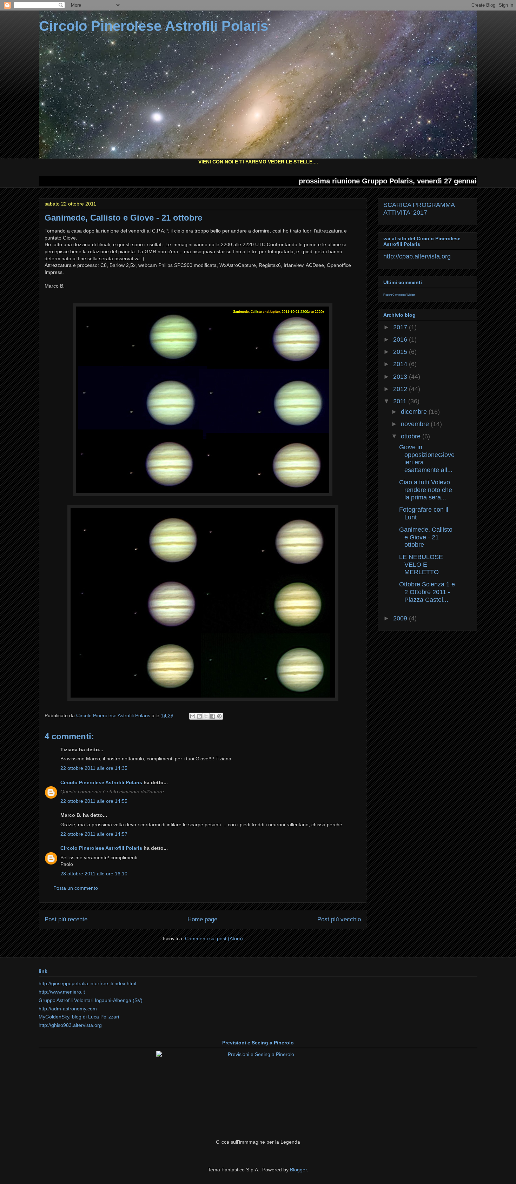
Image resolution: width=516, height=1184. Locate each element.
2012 (401, 388)
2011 (400, 401)
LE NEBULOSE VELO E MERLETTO (421, 564)
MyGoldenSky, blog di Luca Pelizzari (79, 1017)
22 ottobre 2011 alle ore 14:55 (93, 801)
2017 (401, 327)
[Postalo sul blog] (199, 716)
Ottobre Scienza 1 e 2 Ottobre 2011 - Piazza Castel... (427, 592)
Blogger (298, 1169)
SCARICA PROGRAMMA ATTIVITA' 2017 (419, 208)
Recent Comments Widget (399, 294)
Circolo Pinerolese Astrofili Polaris (153, 26)
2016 (401, 339)
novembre (416, 424)
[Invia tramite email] (192, 716)
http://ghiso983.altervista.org (70, 1025)
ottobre (411, 436)
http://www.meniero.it (62, 992)
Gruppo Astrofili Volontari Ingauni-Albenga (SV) (91, 1000)
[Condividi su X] (206, 716)
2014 (401, 364)
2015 (401, 351)
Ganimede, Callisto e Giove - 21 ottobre (425, 537)
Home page (202, 919)
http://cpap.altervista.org (417, 256)
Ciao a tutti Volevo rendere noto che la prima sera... (425, 490)
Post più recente (66, 919)
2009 (401, 618)
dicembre (415, 411)
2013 (401, 376)
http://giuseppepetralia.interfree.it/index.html (87, 983)
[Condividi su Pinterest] (219, 716)
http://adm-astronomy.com (68, 1008)
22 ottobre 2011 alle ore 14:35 (93, 768)
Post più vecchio (339, 919)
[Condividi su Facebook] (212, 716)
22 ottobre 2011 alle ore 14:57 (93, 834)
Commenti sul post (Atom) (214, 938)
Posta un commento (75, 888)
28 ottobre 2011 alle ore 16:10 (93, 873)
